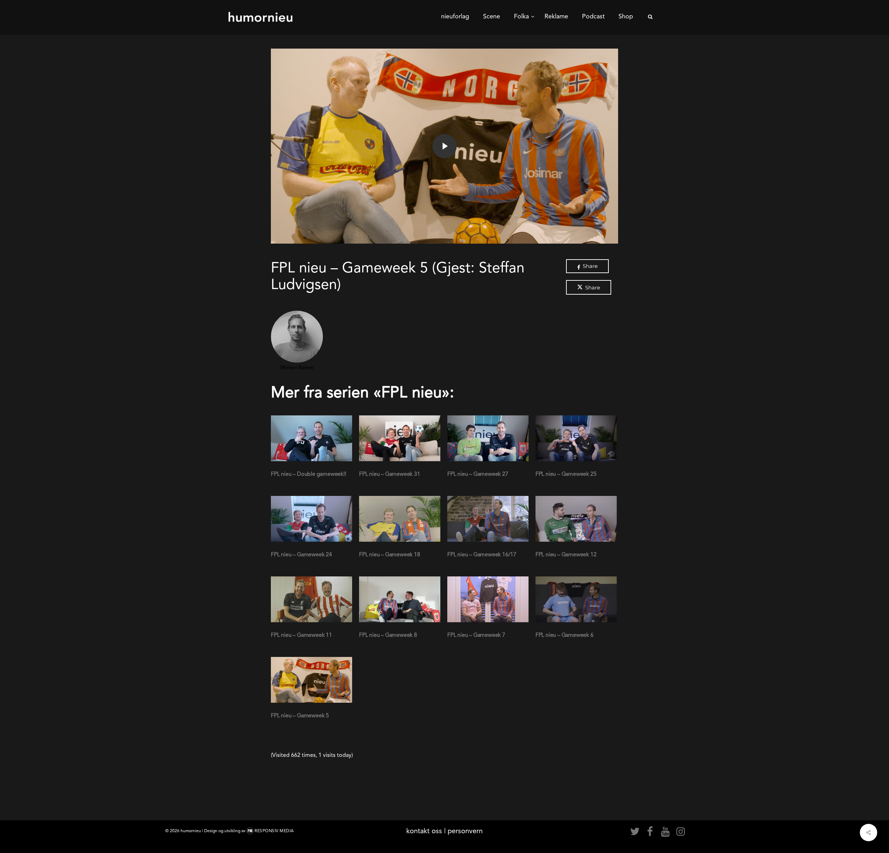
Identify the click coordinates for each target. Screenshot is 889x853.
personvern (465, 831)
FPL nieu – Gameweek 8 (388, 635)
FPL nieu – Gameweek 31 (389, 474)
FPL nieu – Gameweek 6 (564, 635)
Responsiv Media (274, 830)
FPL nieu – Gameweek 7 (476, 635)
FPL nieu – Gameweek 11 (301, 635)
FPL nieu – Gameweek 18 (389, 554)
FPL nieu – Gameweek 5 (300, 715)
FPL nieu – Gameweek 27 (477, 474)
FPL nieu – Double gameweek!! (308, 474)
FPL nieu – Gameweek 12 (566, 554)
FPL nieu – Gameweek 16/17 (481, 554)
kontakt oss (424, 831)
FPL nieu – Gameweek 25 (566, 474)
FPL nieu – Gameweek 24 (301, 554)
